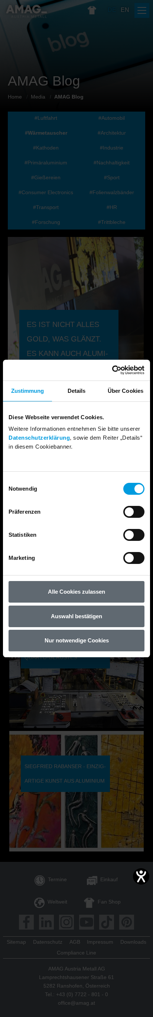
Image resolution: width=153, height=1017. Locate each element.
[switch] (133, 512)
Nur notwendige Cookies (77, 640)
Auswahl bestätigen (76, 616)
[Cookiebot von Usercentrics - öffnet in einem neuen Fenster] (111, 370)
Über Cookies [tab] (125, 391)
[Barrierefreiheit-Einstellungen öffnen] (141, 876)
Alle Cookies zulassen (76, 591)
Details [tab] (77, 391)
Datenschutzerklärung (39, 437)
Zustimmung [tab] (27, 391)
